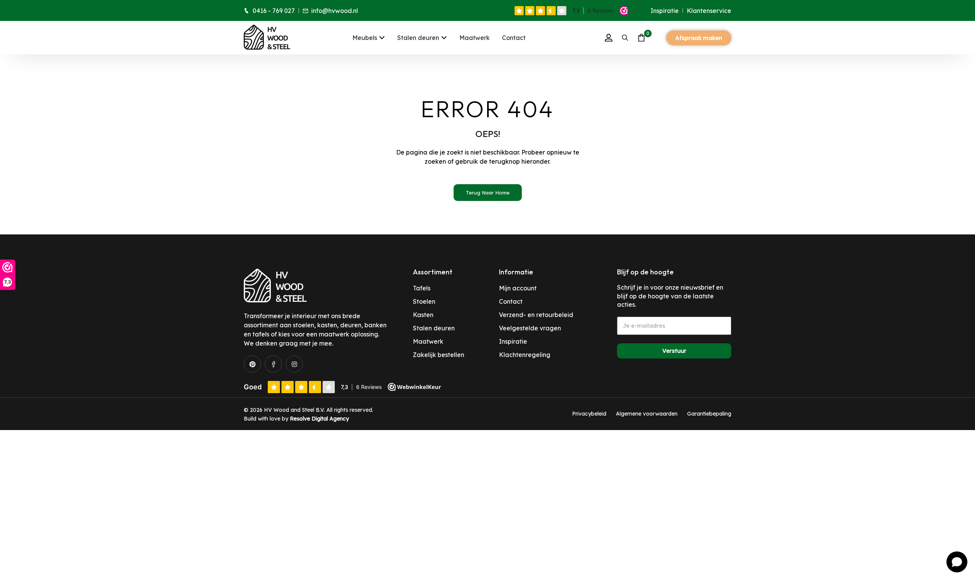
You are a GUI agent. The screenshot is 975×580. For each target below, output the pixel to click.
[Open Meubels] (382, 37)
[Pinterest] (252, 364)
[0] (641, 37)
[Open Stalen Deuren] (444, 37)
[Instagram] (294, 364)
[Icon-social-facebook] (273, 364)
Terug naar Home (488, 193)
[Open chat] (956, 561)
